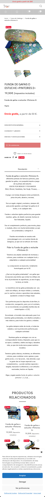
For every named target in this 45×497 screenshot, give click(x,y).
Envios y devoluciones (14, 137)
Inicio (6, 18)
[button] (41, 452)
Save (9, 27)
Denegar (22, 482)
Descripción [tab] (22, 169)
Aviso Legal (37, 493)
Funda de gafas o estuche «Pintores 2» (20, 100)
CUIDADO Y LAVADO (12, 131)
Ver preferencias (22, 488)
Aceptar (22, 475)
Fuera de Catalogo (17, 18)
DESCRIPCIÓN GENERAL (13, 125)
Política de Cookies (10, 493)
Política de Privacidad (25, 493)
